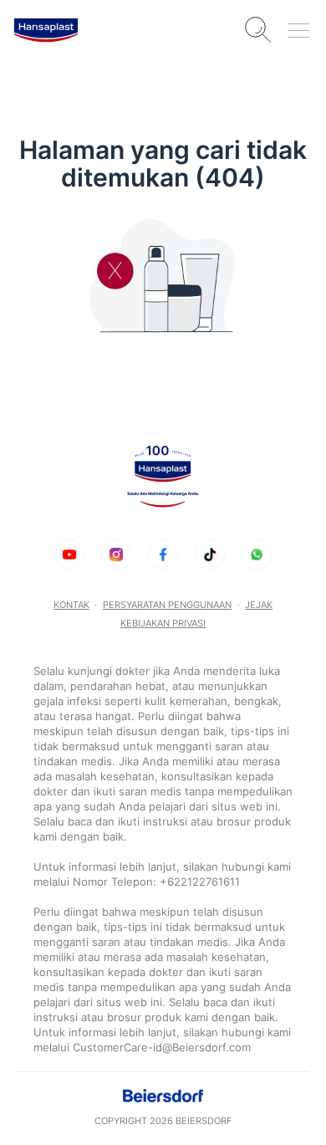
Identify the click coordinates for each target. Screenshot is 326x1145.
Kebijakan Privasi (163, 623)
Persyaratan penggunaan (167, 605)
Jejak (259, 605)
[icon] (69, 554)
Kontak (71, 605)
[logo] (46, 30)
